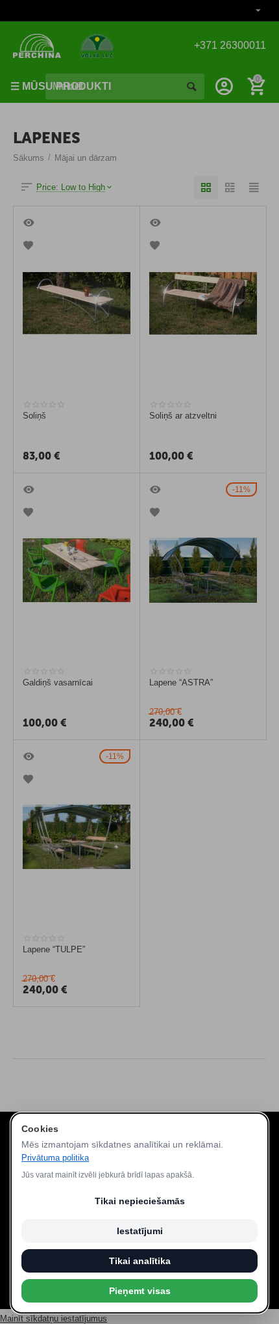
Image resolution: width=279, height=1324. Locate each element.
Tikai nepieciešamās (140, 1201)
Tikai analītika (140, 1261)
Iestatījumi (140, 1231)
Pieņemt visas (140, 1291)
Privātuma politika (55, 1158)
